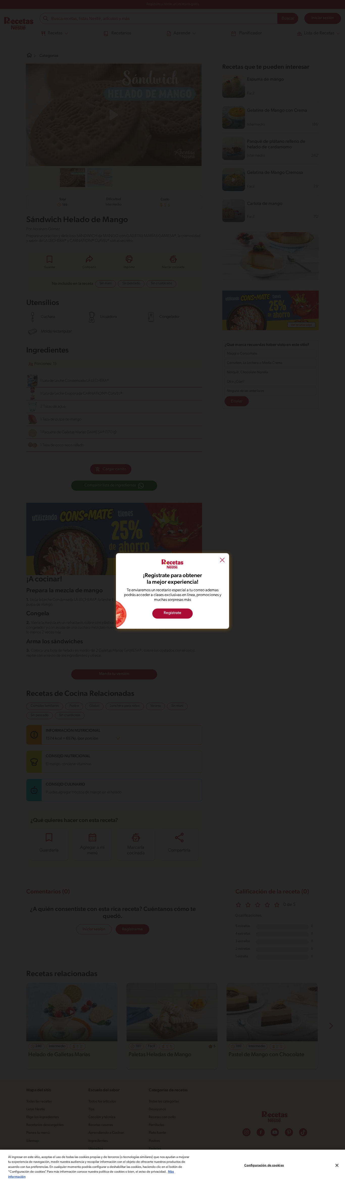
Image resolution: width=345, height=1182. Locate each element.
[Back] (222, 560)
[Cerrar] (336, 1165)
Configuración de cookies (264, 1165)
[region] (172, 1166)
